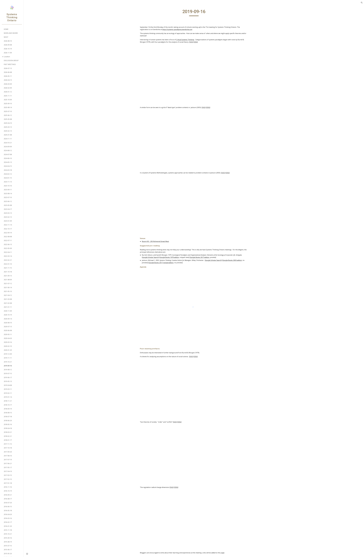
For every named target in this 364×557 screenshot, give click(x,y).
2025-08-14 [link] (8, 107)
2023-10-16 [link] (8, 186)
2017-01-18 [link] (8, 483)
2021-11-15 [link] (8, 268)
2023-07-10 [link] (8, 197)
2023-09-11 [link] (8, 190)
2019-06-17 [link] (8, 377)
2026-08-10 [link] (8, 41)
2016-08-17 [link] (8, 499)
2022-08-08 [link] (8, 237)
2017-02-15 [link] (8, 479)
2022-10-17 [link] (8, 229)
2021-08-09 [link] (8, 280)
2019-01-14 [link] (8, 397)
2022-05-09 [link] (8, 248)
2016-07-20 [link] (8, 503)
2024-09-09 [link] (8, 147)
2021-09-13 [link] (8, 276)
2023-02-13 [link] (8, 217)
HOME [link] (6, 29)
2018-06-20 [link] (8, 421)
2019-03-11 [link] (8, 389)
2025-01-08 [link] (8, 135)
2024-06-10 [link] (8, 158)
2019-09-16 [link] (8, 366)
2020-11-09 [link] (8, 311)
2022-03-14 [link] (8, 256)
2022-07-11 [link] (8, 240)
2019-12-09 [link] (8, 354)
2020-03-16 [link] (8, 342)
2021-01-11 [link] (8, 307)
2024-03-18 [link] (8, 170)
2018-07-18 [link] (8, 417)
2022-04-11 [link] (8, 252)
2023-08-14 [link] (8, 193)
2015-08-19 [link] (8, 542)
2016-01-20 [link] (8, 526)
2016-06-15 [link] (8, 507)
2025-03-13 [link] (8, 127)
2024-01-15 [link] (8, 178)
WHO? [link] (6, 37)
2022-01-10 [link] (8, 264)
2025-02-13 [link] (8, 131)
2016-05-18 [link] (8, 510)
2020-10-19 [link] (8, 315)
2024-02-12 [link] (8, 174)
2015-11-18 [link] (8, 530)
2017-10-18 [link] (8, 448)
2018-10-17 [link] (8, 405)
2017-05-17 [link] (8, 467)
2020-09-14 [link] (8, 319)
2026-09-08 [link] (8, 45)
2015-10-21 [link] (8, 534)
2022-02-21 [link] (8, 260)
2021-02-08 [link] (8, 303)
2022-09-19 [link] (8, 233)
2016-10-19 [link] (8, 491)
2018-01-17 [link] (8, 440)
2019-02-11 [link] (8, 393)
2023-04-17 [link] (8, 209)
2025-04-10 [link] (8, 123)
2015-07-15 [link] (8, 546)
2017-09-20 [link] (8, 452)
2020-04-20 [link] (8, 338)
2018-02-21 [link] (8, 436)
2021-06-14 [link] (8, 287)
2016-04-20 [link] (8, 514)
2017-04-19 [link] (8, 471)
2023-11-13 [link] (8, 182)
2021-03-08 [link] (8, 299)
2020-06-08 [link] (8, 330)
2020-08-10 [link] (8, 323)
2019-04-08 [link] (8, 385)
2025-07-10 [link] (8, 111)
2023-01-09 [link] (8, 221)
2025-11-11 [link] (8, 96)
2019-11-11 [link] (8, 358)
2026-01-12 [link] (8, 92)
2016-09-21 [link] (8, 495)
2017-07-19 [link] (8, 460)
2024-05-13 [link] (8, 162)
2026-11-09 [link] (8, 53)
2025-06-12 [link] (8, 115)
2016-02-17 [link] (8, 522)
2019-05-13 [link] (8, 381)
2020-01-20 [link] (8, 350)
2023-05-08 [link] (8, 205)
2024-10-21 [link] (8, 143)
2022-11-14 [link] (8, 225)
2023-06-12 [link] (8, 201)
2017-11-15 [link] (8, 444)
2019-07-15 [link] (8, 373)
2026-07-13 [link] (8, 68)
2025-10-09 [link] (8, 100)
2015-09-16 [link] (8, 538)
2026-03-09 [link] (8, 84)
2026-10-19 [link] (8, 49)
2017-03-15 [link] (8, 475)
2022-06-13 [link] (8, 244)
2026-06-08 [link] (8, 72)
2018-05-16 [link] (8, 424)
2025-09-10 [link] (8, 104)
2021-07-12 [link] (8, 283)
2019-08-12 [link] (8, 370)
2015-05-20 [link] (8, 554)
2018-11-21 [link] (8, 401)
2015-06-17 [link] (8, 550)
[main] (194, 12)
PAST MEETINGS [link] (10, 64)
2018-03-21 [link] (8, 432)
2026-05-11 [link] (8, 76)
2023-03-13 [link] (8, 213)
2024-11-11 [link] (8, 139)
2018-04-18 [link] (8, 428)
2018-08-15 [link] (8, 413)
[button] (361, 2)
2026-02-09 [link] (8, 88)
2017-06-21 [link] (8, 463)
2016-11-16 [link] (8, 487)
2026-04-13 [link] (8, 80)
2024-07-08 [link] (8, 154)
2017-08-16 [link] (8, 456)
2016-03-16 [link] (8, 518)
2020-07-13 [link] (8, 327)
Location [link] (7, 57)
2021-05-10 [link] (8, 291)
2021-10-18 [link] (8, 272)
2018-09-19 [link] (8, 409)
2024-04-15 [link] (8, 166)
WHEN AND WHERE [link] (11, 33)
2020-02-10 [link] (8, 346)
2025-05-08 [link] (8, 119)
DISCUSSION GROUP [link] (11, 60)
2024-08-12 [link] (8, 150)
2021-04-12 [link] (8, 295)
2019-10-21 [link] (8, 362)
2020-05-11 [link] (8, 334)
